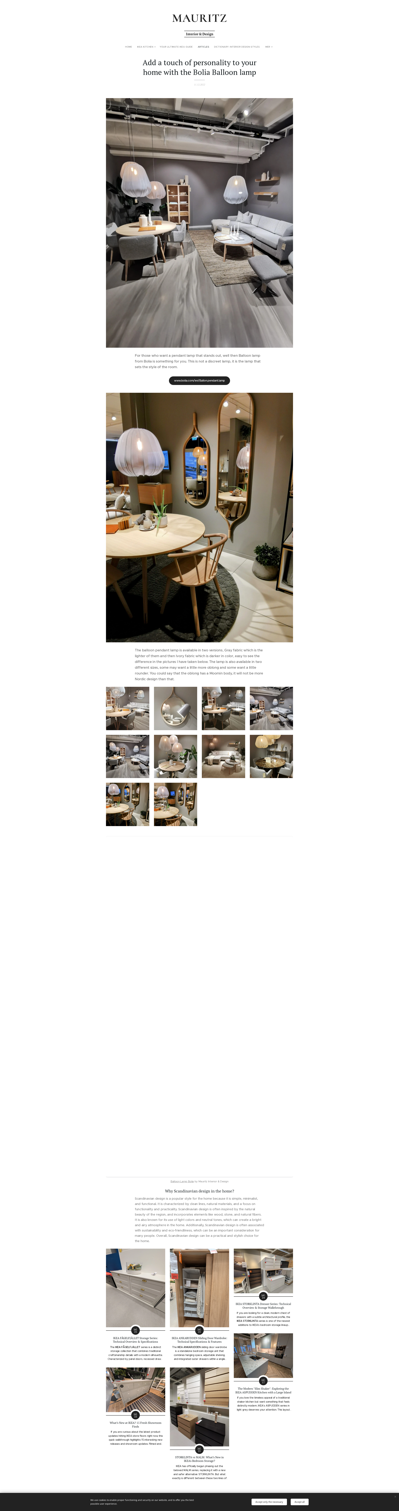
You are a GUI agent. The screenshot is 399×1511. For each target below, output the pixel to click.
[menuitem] (130, 47)
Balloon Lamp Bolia (182, 1181)
